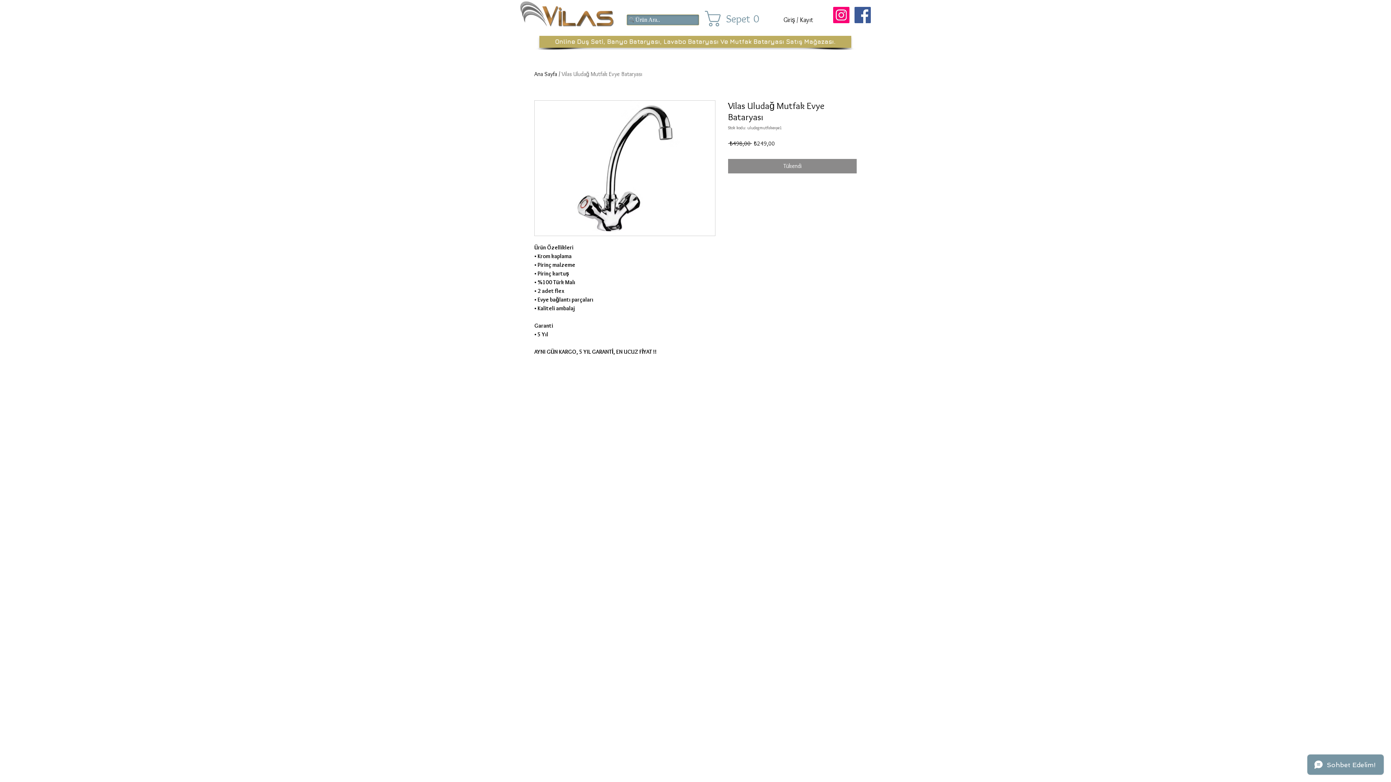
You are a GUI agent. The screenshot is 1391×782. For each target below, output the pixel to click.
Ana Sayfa (545, 74)
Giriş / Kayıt (798, 20)
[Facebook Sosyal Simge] (863, 15)
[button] (738, 18)
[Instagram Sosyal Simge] (841, 15)
